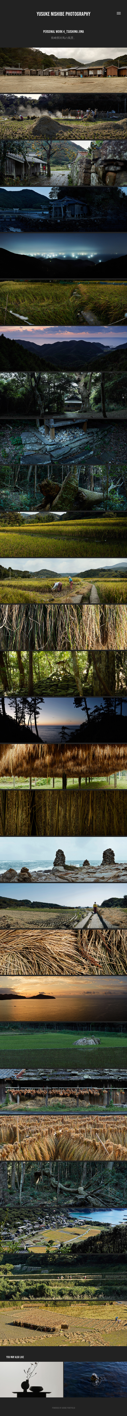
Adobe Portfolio (68, 1408)
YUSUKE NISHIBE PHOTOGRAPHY (63, 14)
